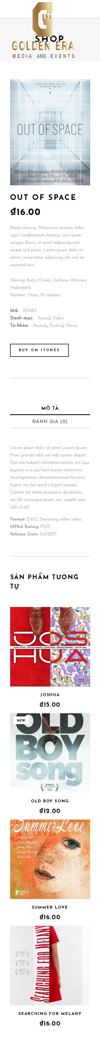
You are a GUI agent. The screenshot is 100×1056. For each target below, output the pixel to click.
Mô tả (49, 408)
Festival (56, 325)
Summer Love (50, 908)
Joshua (50, 695)
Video (58, 318)
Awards (40, 325)
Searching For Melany (50, 1014)
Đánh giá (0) (49, 422)
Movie (72, 325)
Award (44, 318)
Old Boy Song (50, 801)
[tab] (50, 408)
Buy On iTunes (39, 350)
